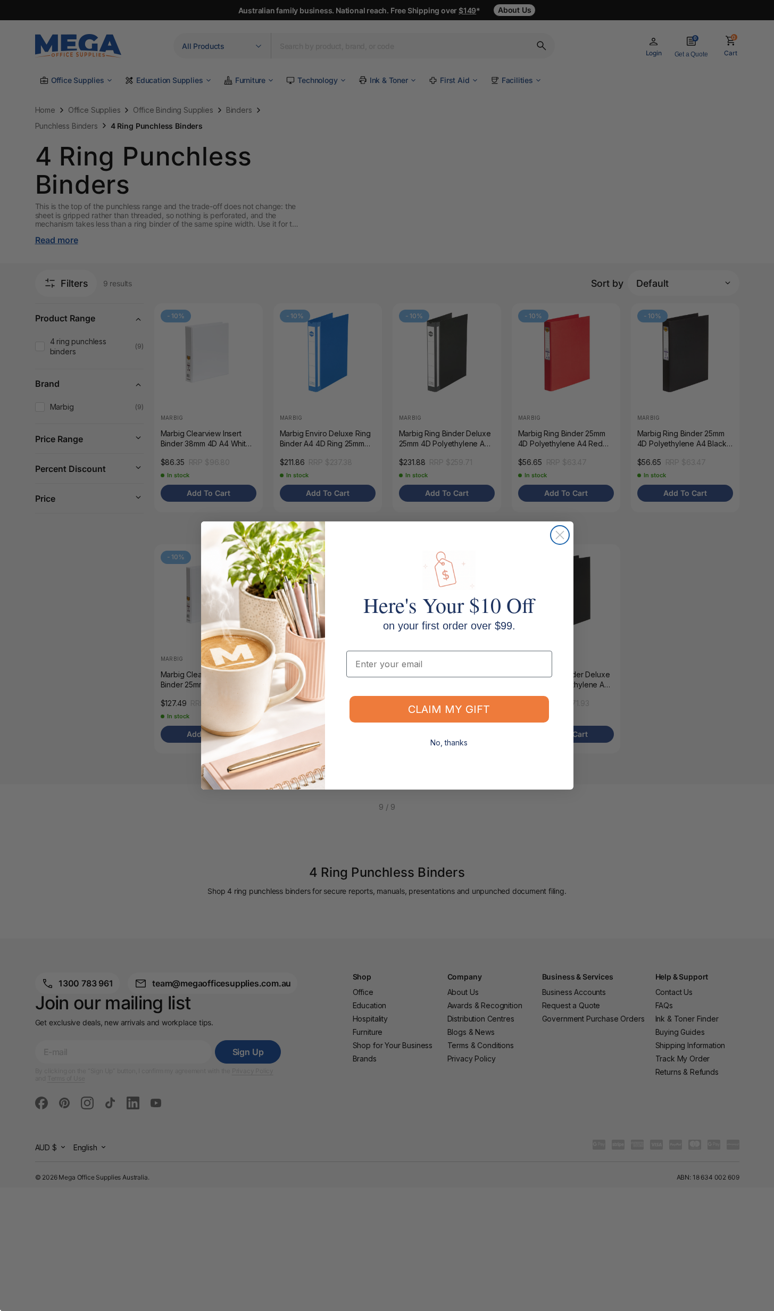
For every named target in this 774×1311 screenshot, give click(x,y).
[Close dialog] (560, 535)
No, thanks (449, 742)
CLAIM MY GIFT (449, 709)
